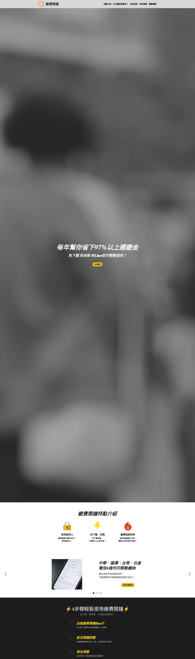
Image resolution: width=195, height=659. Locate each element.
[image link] (67, 526)
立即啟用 (97, 264)
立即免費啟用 (128, 585)
